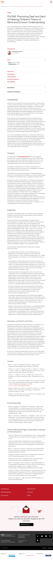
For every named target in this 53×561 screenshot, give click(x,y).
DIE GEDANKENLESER (22, 156)
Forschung (4, 495)
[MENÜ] (51, 1)
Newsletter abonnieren (25, 524)
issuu (38, 540)
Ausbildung (5, 489)
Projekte (6, 6)
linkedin (46, 536)
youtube (42, 536)
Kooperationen (11, 87)
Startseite (2, 6)
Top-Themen (31, 489)
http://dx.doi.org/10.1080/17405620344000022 (19, 385)
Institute (30, 492)
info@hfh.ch (20, 542)
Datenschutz (50, 547)
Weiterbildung (6, 492)
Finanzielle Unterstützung (13, 91)
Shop (29, 495)
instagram (50, 536)
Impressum (44, 547)
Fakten (9, 59)
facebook (38, 536)
